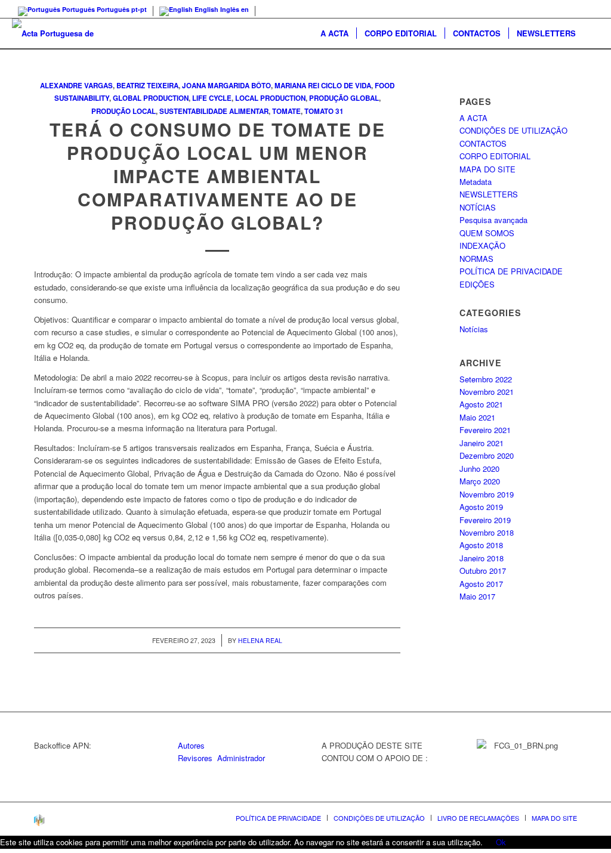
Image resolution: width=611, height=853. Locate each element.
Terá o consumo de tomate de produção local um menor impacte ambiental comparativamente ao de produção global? (217, 175)
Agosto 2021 (481, 404)
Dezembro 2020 (486, 455)
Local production (270, 98)
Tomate (286, 111)
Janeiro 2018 (481, 558)
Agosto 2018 (481, 545)
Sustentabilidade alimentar (214, 111)
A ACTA (473, 117)
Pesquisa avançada (493, 219)
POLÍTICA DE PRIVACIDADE (511, 271)
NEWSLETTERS (488, 194)
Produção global (344, 98)
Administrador (241, 758)
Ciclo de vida (346, 86)
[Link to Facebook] (590, 9)
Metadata (475, 181)
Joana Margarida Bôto (226, 86)
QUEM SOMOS (486, 233)
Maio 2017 (477, 596)
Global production (151, 98)
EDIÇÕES (477, 284)
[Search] (591, 33)
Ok (501, 842)
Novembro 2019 (486, 494)
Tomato (319, 111)
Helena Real (260, 640)
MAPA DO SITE (487, 169)
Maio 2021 (477, 417)
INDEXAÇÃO (482, 245)
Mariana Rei (296, 86)
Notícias (473, 329)
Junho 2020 (479, 468)
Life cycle (212, 98)
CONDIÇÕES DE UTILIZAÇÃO (513, 130)
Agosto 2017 (481, 583)
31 (339, 111)
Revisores (195, 758)
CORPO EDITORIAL (494, 156)
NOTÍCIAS (477, 207)
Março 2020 (479, 481)
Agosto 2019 (481, 506)
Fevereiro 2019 (485, 520)
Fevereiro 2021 (485, 429)
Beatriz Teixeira (147, 86)
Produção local (123, 111)
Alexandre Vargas (76, 86)
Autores (191, 745)
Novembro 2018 (486, 532)
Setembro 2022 (485, 379)
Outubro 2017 (482, 570)
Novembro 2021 (486, 391)
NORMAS (476, 258)
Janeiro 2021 (481, 443)
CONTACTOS (483, 143)
